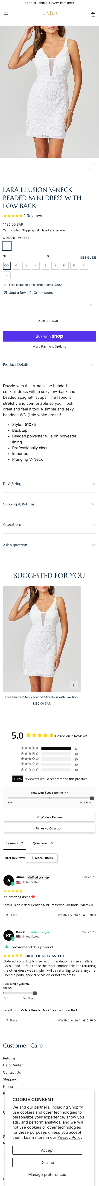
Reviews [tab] (12, 843)
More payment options (49, 346)
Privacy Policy (69, 1137)
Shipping (28, 230)
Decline (47, 1162)
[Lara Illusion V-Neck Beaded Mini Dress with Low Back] (42, 639)
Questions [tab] (40, 843)
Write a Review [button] (52, 817)
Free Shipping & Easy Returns (49, 3)
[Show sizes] (74, 685)
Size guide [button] (88, 257)
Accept (47, 1150)
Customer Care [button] (23, 1045)
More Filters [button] (43, 858)
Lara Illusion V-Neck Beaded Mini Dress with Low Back (40, 905)
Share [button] (13, 915)
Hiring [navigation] (8, 1086)
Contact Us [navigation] (12, 1072)
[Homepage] (49, 14)
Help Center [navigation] (13, 1065)
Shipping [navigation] (10, 1079)
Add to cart (49, 320)
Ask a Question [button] (51, 828)
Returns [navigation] (9, 1058)
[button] (6, 14)
